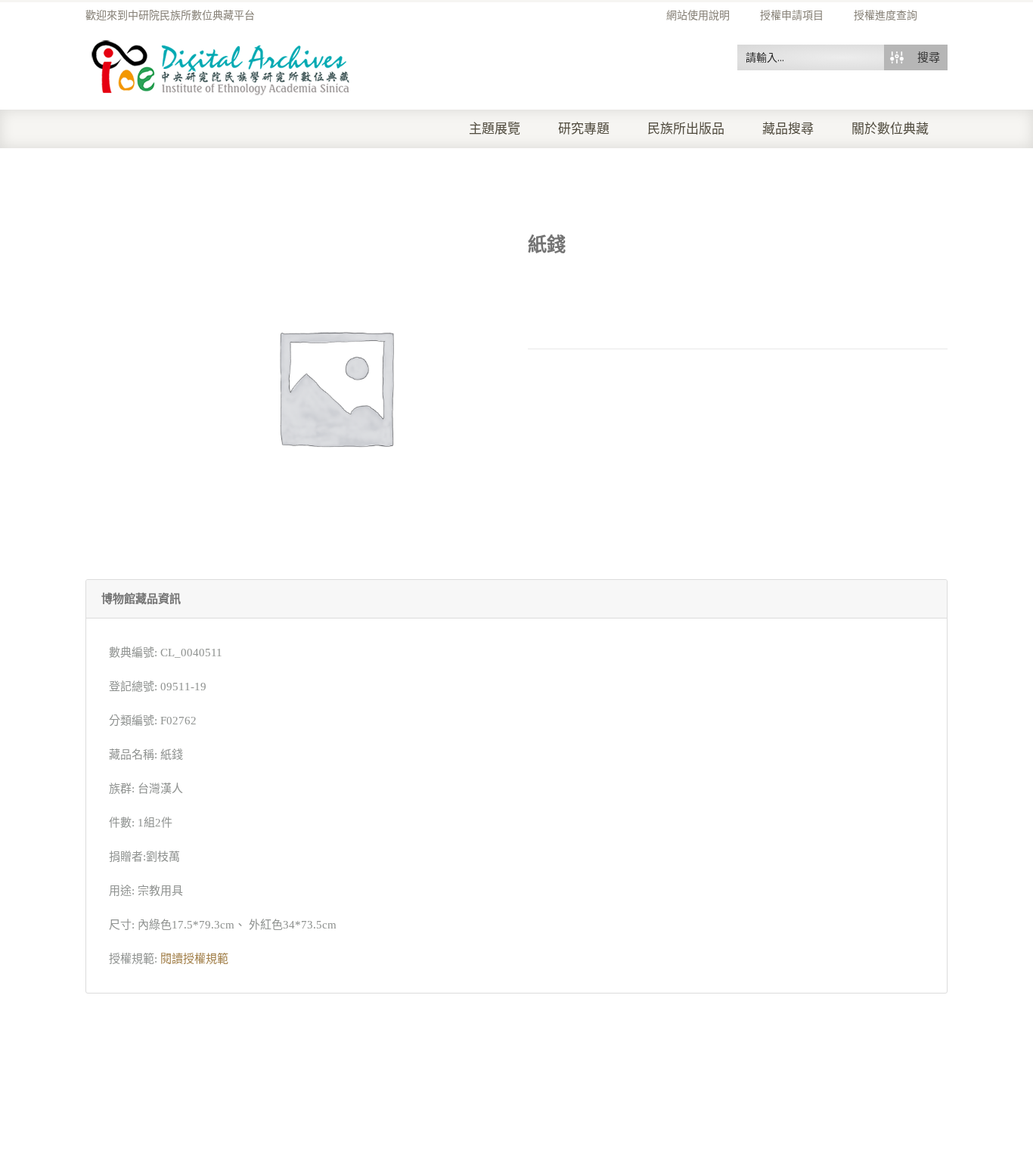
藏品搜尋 (788, 129)
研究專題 (584, 129)
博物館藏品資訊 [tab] (141, 599)
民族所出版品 (685, 129)
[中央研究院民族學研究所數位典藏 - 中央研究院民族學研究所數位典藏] (221, 65)
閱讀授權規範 (194, 959)
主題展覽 (494, 129)
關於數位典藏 (890, 129)
